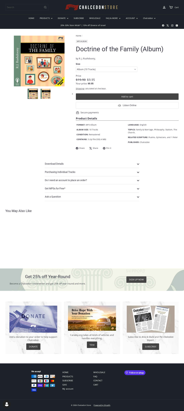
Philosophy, (159, 129)
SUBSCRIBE (79, 18)
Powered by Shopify (102, 405)
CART (95, 384)
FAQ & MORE (112, 18)
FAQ (95, 376)
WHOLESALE (94, 18)
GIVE (64, 384)
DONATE (62, 18)
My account (67, 388)
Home (78, 35)
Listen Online (129, 105)
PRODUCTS (45, 18)
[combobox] (26, 7)
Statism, (169, 129)
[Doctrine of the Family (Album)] (18, 238)
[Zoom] (39, 61)
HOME (31, 18)
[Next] (71, 93)
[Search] (45, 7)
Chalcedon (148, 18)
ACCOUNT (131, 18)
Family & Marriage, (145, 129)
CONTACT (98, 380)
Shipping (80, 88)
